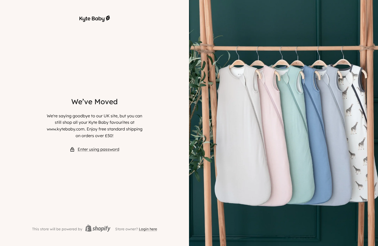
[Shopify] (96, 229)
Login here (148, 229)
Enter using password (98, 149)
